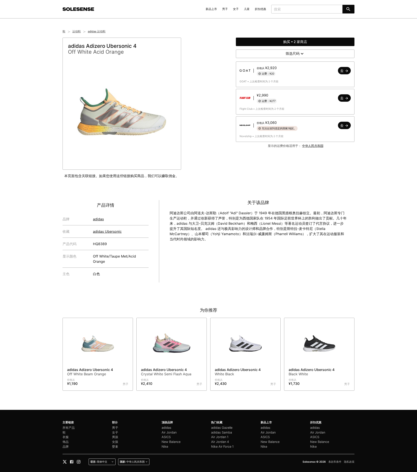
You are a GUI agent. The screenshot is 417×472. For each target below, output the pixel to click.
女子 (236, 9)
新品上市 (211, 9)
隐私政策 (349, 461)
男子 (225, 9)
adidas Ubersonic (107, 231)
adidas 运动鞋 (97, 31)
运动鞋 (76, 31)
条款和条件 (334, 461)
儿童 (247, 9)
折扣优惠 (260, 9)
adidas (98, 219)
